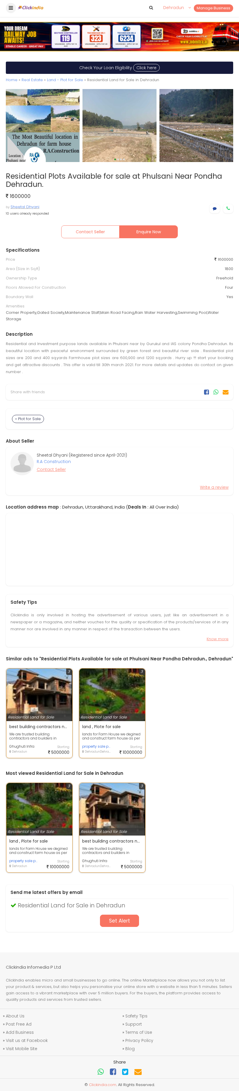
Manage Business (213, 8)
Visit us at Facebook (27, 1040)
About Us (15, 1016)
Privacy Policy (139, 1040)
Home (11, 80)
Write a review (214, 487)
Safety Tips (136, 1016)
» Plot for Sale (28, 419)
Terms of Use (138, 1032)
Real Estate (32, 80)
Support (133, 1024)
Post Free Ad (18, 1024)
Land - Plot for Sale (65, 80)
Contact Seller (90, 232)
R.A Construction (54, 461)
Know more (218, 639)
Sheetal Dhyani (24, 207)
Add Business (20, 1032)
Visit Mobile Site (21, 1049)
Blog (130, 1049)
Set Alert (119, 920)
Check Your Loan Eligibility (118, 68)
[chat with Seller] (215, 208)
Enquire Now (148, 232)
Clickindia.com (102, 1084)
